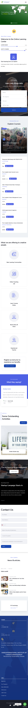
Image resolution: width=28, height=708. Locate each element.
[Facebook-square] (14, 705)
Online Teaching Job (14, 283)
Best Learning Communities (14, 262)
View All (23, 422)
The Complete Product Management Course (18, 143)
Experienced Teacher (14, 349)
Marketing (4, 186)
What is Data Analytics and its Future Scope (17, 593)
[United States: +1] (2, 525)
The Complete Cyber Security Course (10, 172)
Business (4, 174)
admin (12, 139)
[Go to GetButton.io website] (25, 706)
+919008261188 (4, 627)
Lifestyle (4, 212)
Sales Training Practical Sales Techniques (11, 185)
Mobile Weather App (8, 451)
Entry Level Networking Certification (17, 585)
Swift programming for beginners (9, 210)
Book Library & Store (14, 325)
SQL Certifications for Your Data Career (16, 579)
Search (14, 110)
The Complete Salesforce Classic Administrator (12, 223)
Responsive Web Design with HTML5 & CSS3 (12, 159)
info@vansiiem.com (5, 635)
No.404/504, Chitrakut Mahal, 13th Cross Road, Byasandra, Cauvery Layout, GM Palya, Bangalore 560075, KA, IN (13, 645)
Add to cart (13, 178)
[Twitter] (10, 705)
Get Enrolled (10, 166)
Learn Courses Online (14, 304)
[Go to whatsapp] (25, 704)
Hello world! (4, 571)
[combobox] (14, 96)
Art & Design (5, 161)
